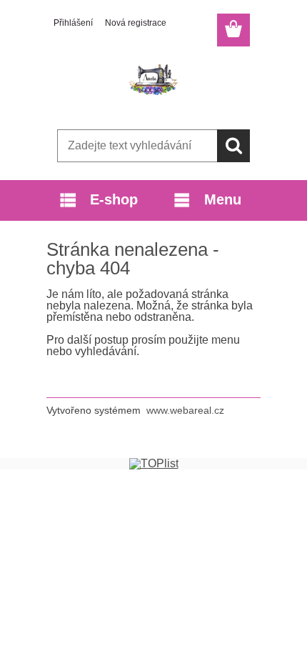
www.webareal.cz (185, 410)
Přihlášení (73, 23)
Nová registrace (135, 23)
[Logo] (153, 83)
